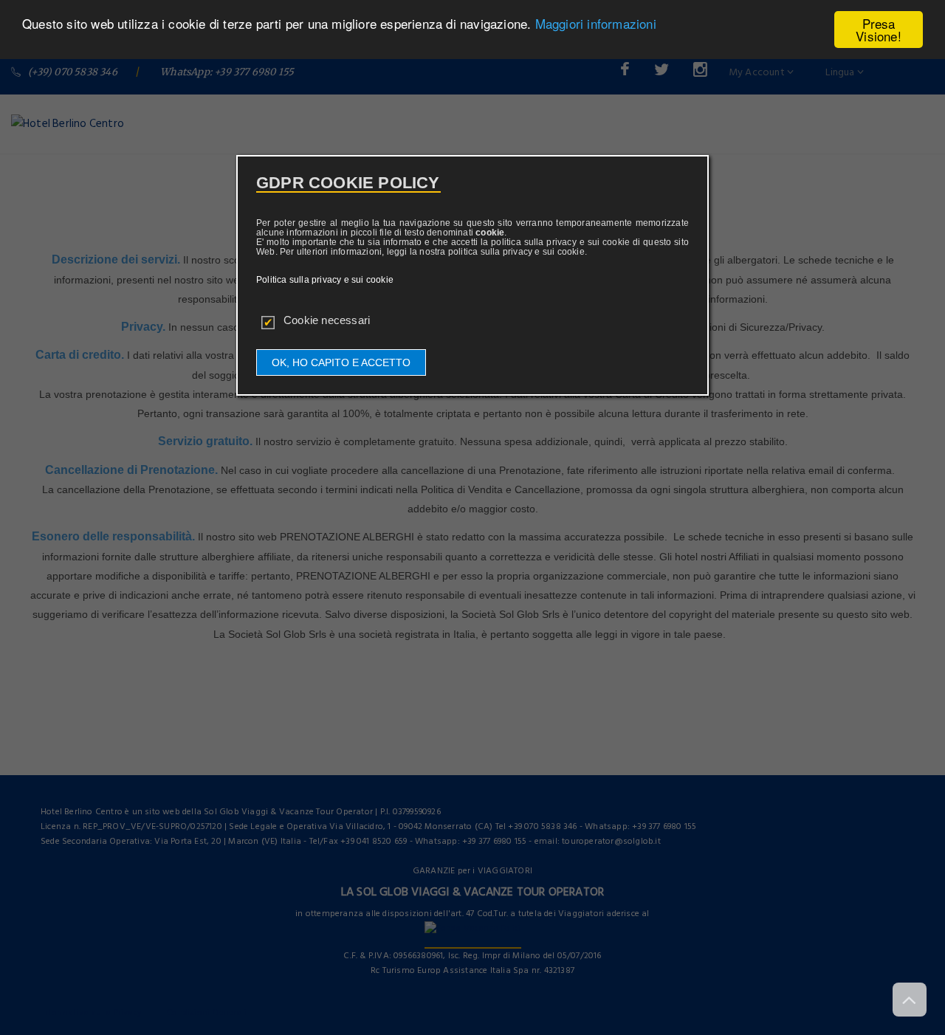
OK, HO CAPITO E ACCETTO (341, 362)
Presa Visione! (878, 29)
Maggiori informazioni (595, 24)
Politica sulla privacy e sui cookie (325, 280)
